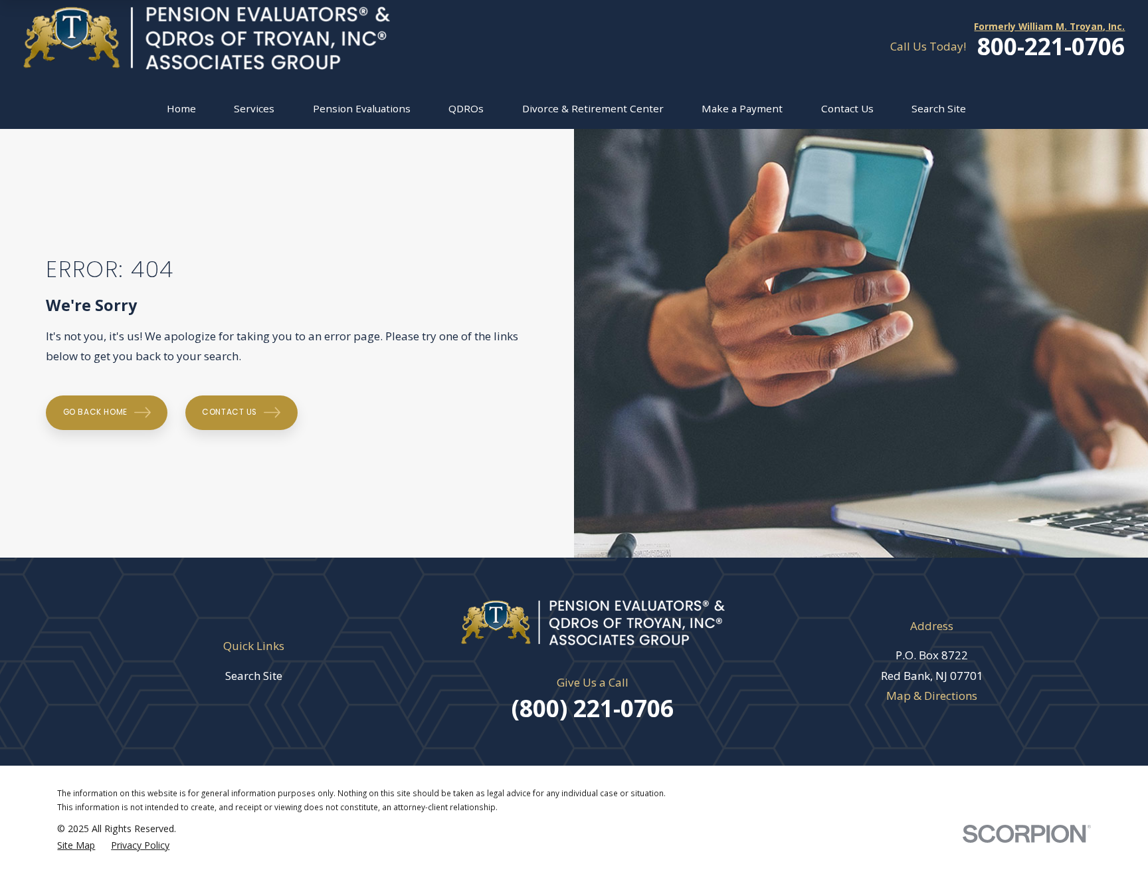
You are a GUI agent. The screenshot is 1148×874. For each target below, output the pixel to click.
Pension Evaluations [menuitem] (362, 108)
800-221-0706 (1051, 46)
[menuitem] (76, 845)
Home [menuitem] (181, 108)
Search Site (253, 675)
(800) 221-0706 (593, 708)
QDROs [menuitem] (466, 108)
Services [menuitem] (254, 108)
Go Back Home (95, 412)
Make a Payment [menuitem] (742, 108)
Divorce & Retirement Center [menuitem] (593, 108)
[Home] (206, 38)
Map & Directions (931, 695)
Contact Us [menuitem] (847, 108)
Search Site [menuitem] (938, 108)
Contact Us (229, 412)
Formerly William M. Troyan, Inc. (1049, 26)
